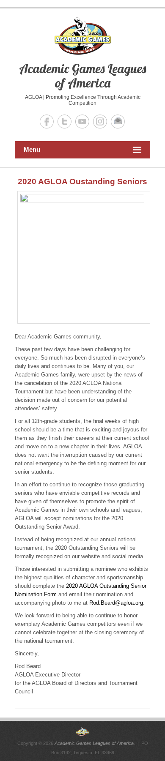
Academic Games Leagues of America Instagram (100, 121)
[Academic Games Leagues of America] (82, 731)
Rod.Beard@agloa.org (116, 603)
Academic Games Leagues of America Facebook (47, 121)
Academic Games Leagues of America (82, 75)
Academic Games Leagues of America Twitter (65, 121)
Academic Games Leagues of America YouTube (82, 121)
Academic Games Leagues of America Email (118, 121)
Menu (32, 149)
